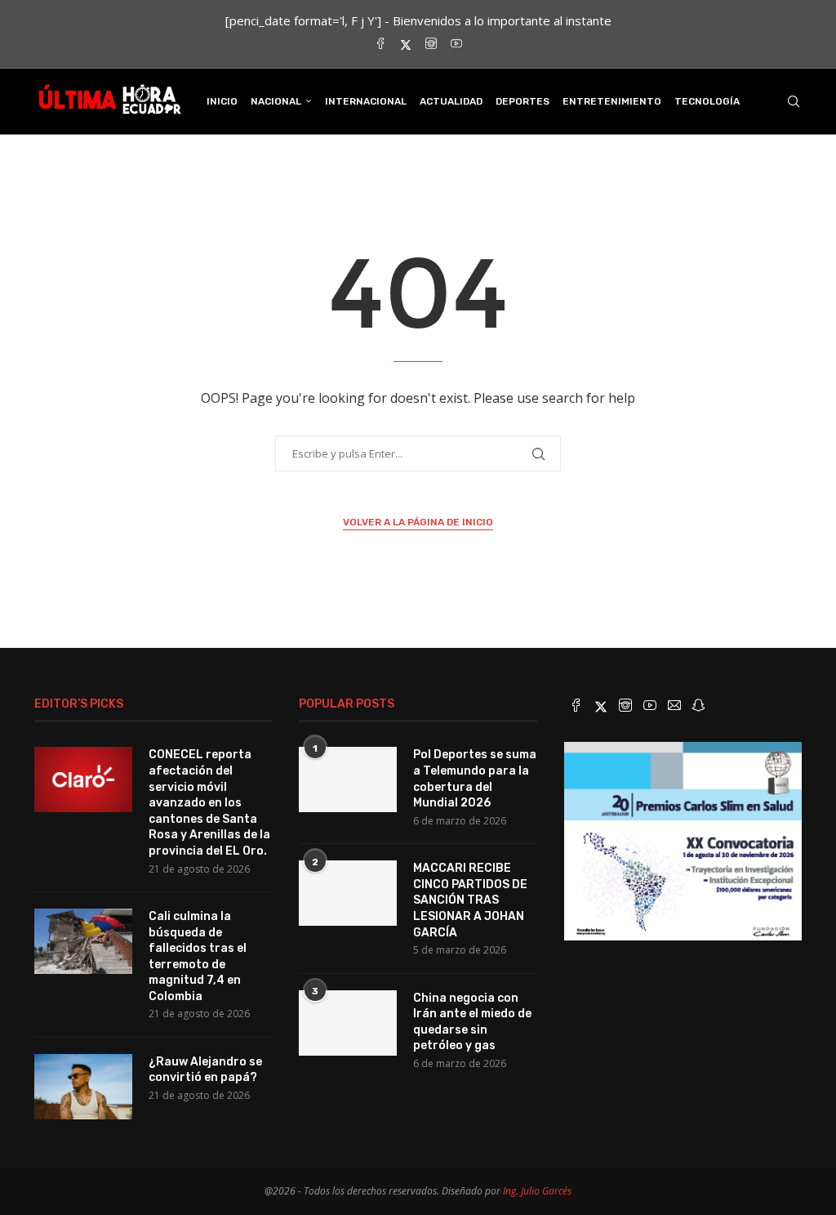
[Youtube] (456, 44)
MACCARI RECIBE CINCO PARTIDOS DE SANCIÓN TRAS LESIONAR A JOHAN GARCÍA (470, 900)
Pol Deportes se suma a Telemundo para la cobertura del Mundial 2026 (474, 779)
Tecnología (707, 101)
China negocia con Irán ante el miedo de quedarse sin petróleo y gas (472, 1022)
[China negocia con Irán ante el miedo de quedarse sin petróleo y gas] (348, 1023)
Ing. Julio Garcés (537, 1191)
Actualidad (451, 101)
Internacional (366, 101)
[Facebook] (380, 44)
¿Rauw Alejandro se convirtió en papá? (205, 1070)
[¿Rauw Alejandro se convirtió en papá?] (83, 1086)
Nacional (276, 101)
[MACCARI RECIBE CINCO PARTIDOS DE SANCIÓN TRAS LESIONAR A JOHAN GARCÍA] (348, 893)
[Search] (793, 101)
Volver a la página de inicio (418, 522)
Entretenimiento (612, 101)
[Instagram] (431, 44)
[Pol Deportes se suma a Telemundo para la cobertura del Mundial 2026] (348, 779)
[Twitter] (405, 44)
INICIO (222, 101)
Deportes (522, 101)
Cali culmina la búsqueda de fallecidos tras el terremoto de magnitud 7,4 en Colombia (198, 956)
